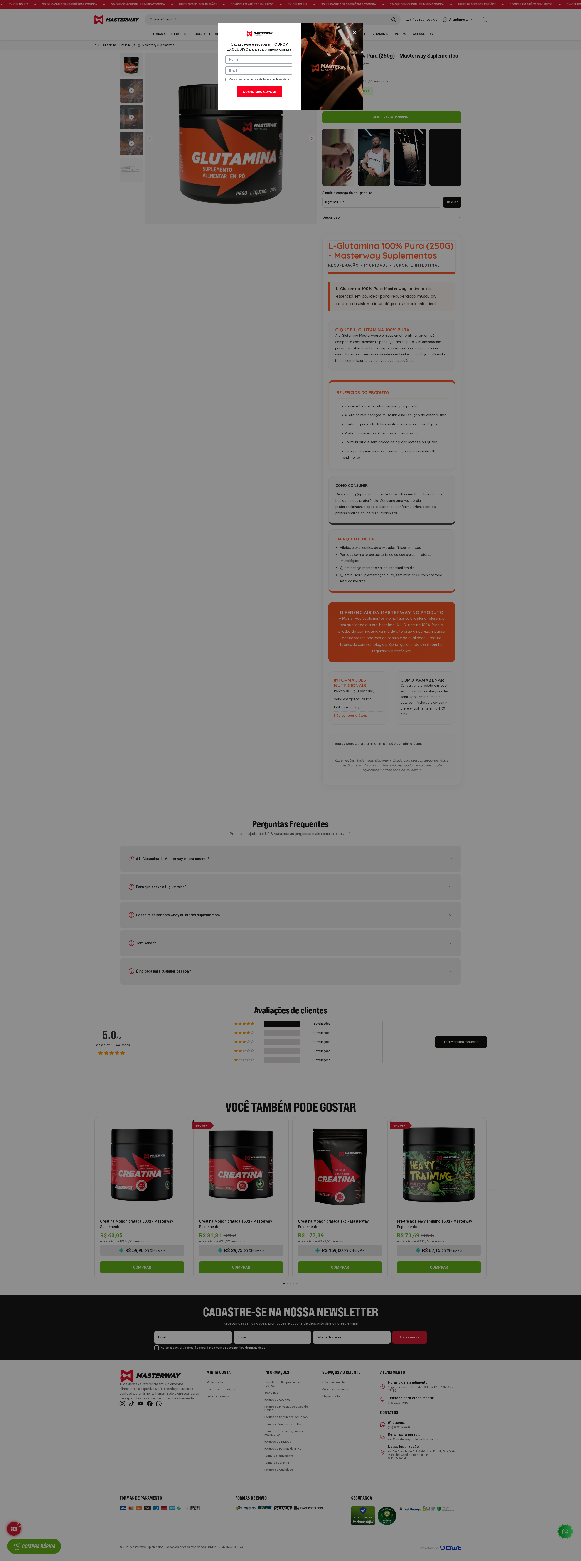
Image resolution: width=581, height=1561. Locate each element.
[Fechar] (354, 31)
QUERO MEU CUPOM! (259, 91)
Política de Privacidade (276, 79)
